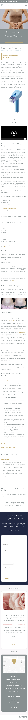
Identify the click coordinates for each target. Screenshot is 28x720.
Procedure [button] (3, 443)
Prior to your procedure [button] (6, 380)
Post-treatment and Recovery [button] (8, 447)
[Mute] (23, 139)
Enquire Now (7, 579)
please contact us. (14, 495)
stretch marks (11, 320)
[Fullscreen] (25, 139)
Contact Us (14, 41)
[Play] (3, 139)
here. (12, 280)
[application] (14, 133)
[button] (14, 133)
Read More (14, 644)
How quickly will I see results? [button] (8, 482)
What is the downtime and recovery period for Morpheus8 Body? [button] (12, 458)
